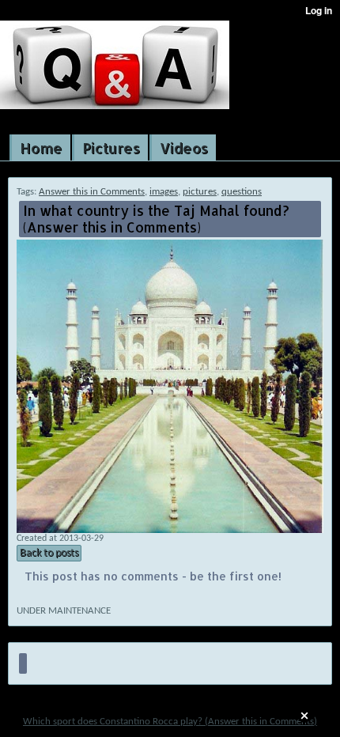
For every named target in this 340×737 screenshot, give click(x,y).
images (163, 192)
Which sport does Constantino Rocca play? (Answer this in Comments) (170, 721)
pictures (200, 192)
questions (241, 192)
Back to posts (49, 553)
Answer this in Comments (92, 192)
